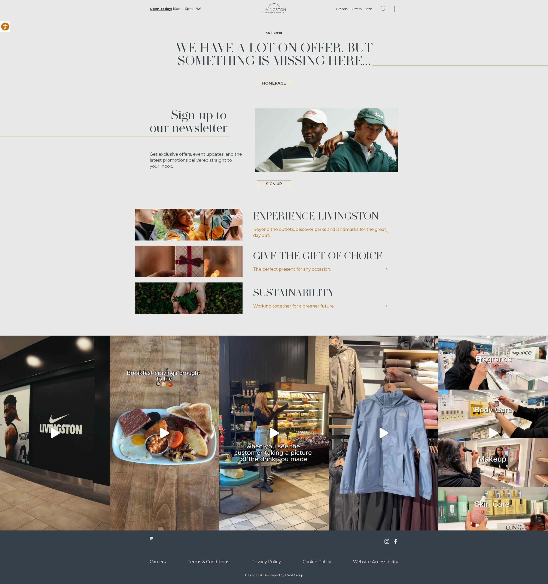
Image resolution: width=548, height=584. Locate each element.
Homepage (274, 83)
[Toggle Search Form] (383, 8)
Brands (341, 9)
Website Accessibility (375, 561)
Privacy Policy (266, 561)
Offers (357, 9)
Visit (369, 9)
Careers (158, 561)
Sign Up (274, 184)
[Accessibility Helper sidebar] (5, 26)
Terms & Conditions (208, 561)
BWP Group (294, 575)
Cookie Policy (317, 561)
